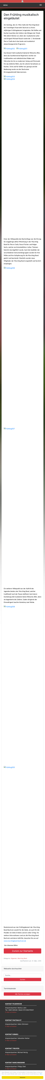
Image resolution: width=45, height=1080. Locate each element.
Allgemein (14, 958)
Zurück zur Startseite (22, 951)
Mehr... (41, 1074)
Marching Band (22, 958)
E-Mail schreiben (11, 1012)
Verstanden (22, 1077)
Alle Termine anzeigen (22, 994)
